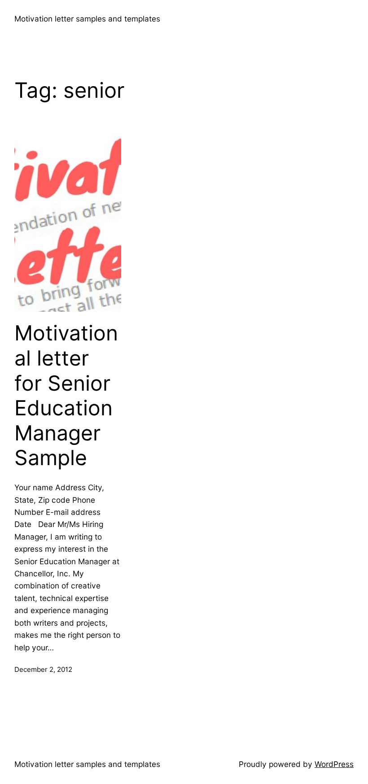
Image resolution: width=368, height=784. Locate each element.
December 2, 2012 (43, 669)
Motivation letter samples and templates (87, 18)
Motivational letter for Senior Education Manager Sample (66, 395)
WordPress (334, 764)
